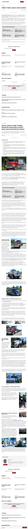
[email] (16, 12)
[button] (2, 1)
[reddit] (15, 12)
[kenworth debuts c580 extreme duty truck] (18, 322)
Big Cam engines (4, 399)
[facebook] (11, 12)
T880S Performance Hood (6, 301)
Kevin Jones (10, 459)
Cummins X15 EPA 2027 (13, 259)
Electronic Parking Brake (17, 420)
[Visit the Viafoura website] (24, 506)
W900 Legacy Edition (17, 390)
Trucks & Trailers (4, 123)
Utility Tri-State (9, 18)
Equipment (3, 5)
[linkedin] (12, 12)
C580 (2, 247)
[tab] (4, 80)
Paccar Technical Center (14, 178)
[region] (14, 82)
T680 (16, 208)
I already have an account (14, 89)
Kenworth (17, 173)
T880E (7, 346)
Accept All (25, 527)
